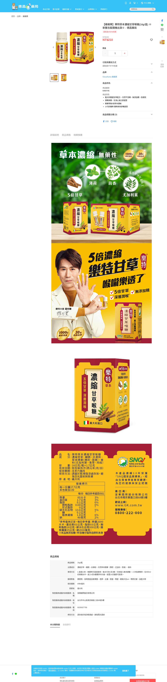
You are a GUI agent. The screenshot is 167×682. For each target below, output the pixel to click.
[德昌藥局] (25, 6)
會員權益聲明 (98, 681)
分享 (107, 121)
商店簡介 (63, 678)
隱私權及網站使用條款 (67, 681)
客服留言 (97, 678)
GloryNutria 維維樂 (110, 77)
